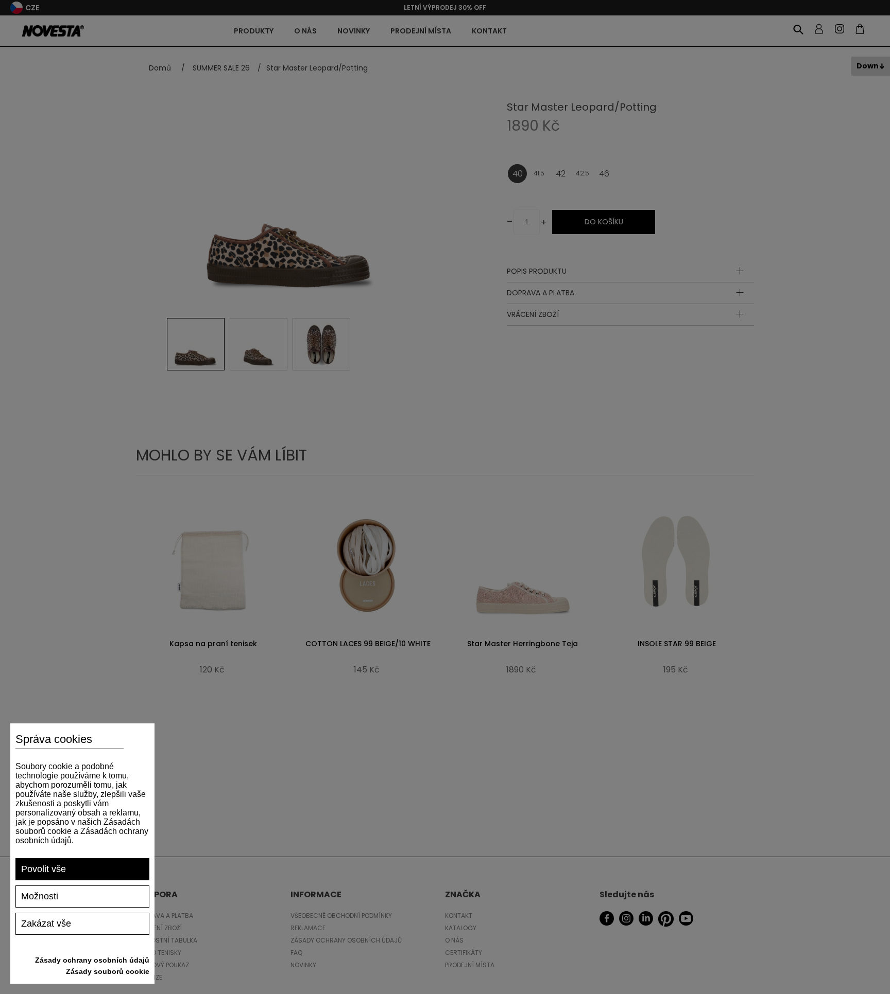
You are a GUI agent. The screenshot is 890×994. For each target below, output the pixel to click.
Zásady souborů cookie (107, 971)
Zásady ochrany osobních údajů (92, 960)
